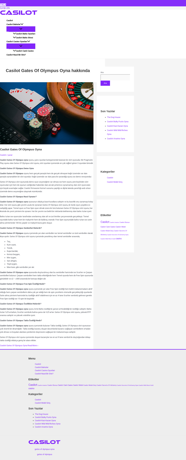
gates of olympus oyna (44, 449)
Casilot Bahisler (13, 24)
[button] (22, 24)
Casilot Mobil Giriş (114, 182)
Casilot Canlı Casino (25, 51)
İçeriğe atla (5, 8)
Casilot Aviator (114, 222)
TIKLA (3, 4)
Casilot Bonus (125, 222)
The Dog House (113, 117)
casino (119, 238)
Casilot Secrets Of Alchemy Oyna (117, 235)
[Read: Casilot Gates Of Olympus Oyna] (55, 144)
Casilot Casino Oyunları (16, 41)
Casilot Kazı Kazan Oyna (117, 126)
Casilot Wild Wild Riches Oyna (47, 424)
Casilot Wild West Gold (108, 239)
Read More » (19, 345)
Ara (102, 72)
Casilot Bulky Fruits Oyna (117, 121)
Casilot (9, 20)
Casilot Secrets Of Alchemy (106, 385)
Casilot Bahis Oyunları (25, 34)
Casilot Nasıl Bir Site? (16, 55)
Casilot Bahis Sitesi (24, 37)
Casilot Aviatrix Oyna (116, 138)
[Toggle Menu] (20, 29)
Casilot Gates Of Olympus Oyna (21, 149)
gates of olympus (44, 454)
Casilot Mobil (121, 227)
